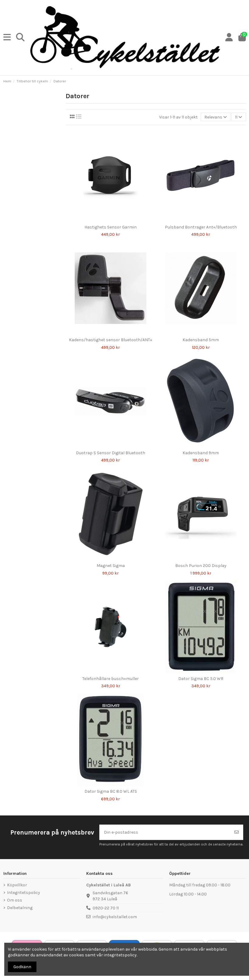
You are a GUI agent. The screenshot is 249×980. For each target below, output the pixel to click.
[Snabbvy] (114, 219)
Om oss (14, 900)
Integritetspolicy (23, 892)
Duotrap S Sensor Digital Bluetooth (110, 452)
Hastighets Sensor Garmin (110, 227)
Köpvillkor (17, 885)
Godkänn (22, 966)
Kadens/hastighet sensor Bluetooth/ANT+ (110, 339)
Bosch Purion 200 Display (201, 565)
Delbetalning (19, 907)
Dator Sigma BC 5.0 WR (200, 678)
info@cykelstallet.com (115, 916)
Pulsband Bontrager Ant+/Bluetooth (201, 227)
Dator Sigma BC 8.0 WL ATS (110, 791)
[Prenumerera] (236, 832)
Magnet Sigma (111, 565)
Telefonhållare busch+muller (110, 678)
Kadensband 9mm (200, 452)
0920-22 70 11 (106, 908)
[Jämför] (106, 219)
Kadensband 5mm (200, 339)
